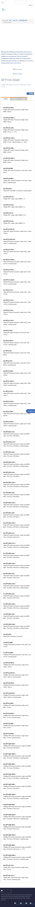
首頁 (10, 20)
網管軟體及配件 (23, 20)
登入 (3, 2)
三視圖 (23, 99)
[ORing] (4, 9)
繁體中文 (31, 5)
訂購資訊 (5, 99)
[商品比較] (33, 91)
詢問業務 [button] (31, 93)
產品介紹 (15, 20)
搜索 (32, 2)
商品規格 (14, 99)
